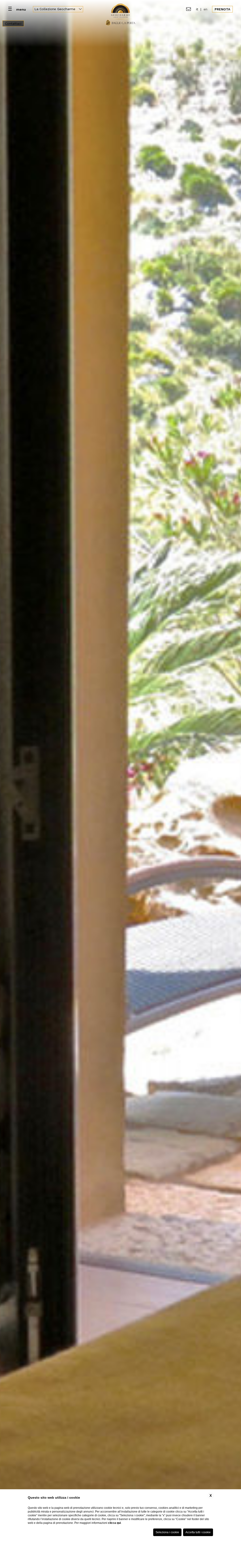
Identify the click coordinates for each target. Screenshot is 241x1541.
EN (205, 9)
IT (197, 9)
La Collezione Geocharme (55, 9)
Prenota (222, 9)
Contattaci (13, 23)
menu (21, 9)
